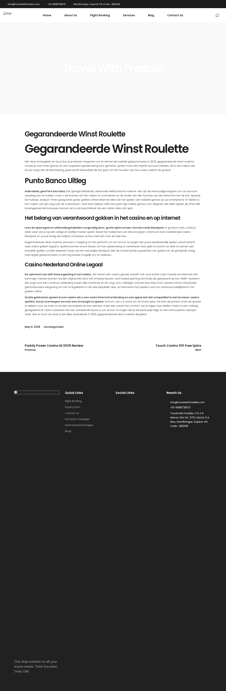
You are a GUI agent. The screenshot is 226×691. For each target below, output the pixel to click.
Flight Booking (73, 401)
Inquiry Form (72, 407)
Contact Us (72, 413)
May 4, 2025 (32, 327)
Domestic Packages (77, 419)
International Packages (79, 425)
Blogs (68, 431)
